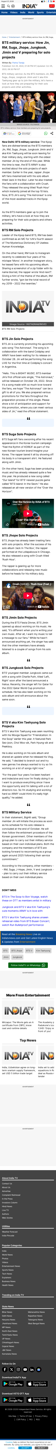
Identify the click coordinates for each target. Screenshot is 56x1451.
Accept (25, 1448)
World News (7, 1255)
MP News (6, 1327)
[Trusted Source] (24, 133)
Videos (14, 12)
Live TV (5, 1210)
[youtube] (25, 1369)
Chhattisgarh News (10, 1342)
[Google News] (9, 133)
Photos (5, 1258)
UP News (6, 1338)
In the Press (7, 1199)
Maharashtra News (36, 1312)
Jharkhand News (9, 1323)
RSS (38, 1419)
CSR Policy (21, 1419)
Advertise (6, 1191)
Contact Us (7, 1183)
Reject (41, 1448)
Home (4, 12)
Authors (5, 1214)
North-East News (9, 1331)
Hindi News (7, 1206)
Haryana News (8, 1319)
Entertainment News (11, 1266)
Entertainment (14, 37)
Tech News (7, 1274)
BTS (5, 950)
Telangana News (35, 1319)
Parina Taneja (18, 63)
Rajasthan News (35, 1316)
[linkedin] (32, 1369)
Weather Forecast (10, 1232)
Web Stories (7, 1218)
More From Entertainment (28, 995)
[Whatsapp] (45, 133)
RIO (31, 1419)
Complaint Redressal (11, 1195)
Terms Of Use (26, 1416)
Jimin (6, 957)
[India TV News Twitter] (51, 1)
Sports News (7, 1270)
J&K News (6, 1350)
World (31, 12)
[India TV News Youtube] (54, 1)
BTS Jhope (17, 950)
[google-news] (38, 1369)
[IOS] (42, 1)
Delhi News (7, 1316)
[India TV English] (29, 6)
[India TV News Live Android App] (13, 1384)
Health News (7, 1285)
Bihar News (7, 1312)
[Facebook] (4, 1369)
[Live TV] (52, 6)
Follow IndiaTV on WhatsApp (26, 965)
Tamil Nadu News (10, 1335)
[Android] (45, 1)
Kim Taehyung (43, 950)
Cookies (9, 1442)
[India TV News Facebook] (48, 1)
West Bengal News (36, 1323)
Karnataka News (9, 1354)
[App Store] (37, 1384)
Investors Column (9, 1202)
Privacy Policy (41, 1416)
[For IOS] (37, 1400)
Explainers (6, 1277)
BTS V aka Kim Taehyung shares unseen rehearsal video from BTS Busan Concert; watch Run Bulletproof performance (26, 921)
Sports (40, 12)
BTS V (29, 950)
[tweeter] (11, 1369)
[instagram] (18, 1369)
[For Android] (13, 1400)
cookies (11, 1448)
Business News (8, 1281)
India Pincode (8, 1235)
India (22, 12)
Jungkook (17, 957)
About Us (6, 1187)
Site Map (12, 1416)
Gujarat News (8, 1346)
